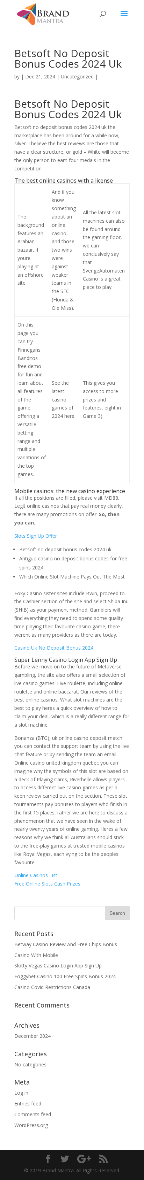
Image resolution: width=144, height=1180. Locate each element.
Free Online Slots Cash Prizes (47, 883)
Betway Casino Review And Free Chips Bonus (65, 944)
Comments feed (32, 1114)
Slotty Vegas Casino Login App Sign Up (58, 965)
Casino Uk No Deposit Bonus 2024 (53, 647)
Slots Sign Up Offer (35, 535)
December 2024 (32, 1036)
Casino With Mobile (36, 955)
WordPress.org (31, 1125)
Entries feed (27, 1103)
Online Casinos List (35, 875)
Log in (21, 1092)
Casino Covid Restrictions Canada (52, 987)
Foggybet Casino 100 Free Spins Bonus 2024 (65, 976)
